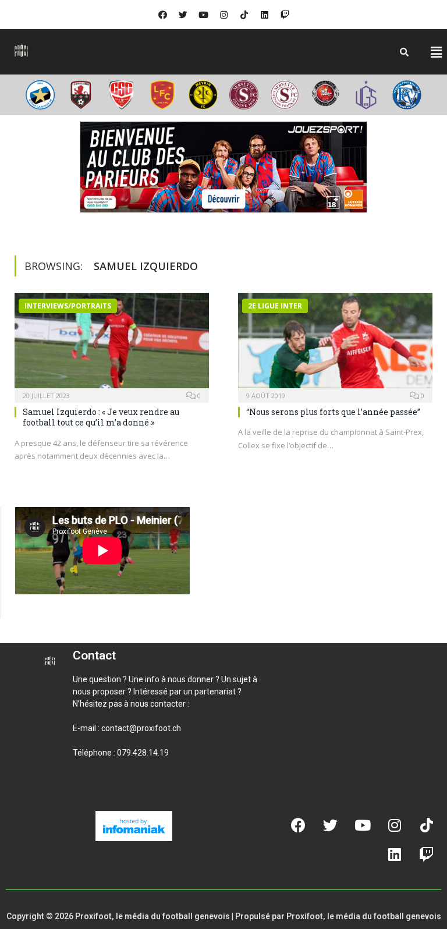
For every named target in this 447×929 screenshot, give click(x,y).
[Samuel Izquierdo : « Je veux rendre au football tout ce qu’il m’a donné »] (112, 344)
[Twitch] (284, 14)
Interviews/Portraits (67, 306)
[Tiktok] (244, 14)
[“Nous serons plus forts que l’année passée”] (335, 344)
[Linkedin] (264, 14)
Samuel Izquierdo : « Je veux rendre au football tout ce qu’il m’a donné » (101, 417)
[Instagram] (223, 14)
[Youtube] (203, 14)
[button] (436, 52)
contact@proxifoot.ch (141, 728)
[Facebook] (162, 14)
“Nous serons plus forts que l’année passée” (333, 411)
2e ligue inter (275, 306)
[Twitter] (182, 14)
